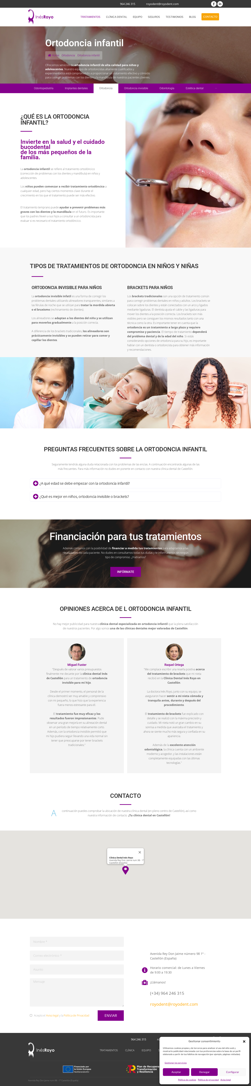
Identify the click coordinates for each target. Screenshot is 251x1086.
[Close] (140, 852)
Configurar (232, 1072)
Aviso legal (225, 1079)
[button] (244, 1041)
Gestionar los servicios (176, 1063)
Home (55, 55)
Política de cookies (187, 1079)
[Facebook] (214, 4)
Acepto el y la (61, 1015)
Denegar (204, 1072)
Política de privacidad (208, 1079)
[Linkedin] (220, 4)
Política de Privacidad (76, 1015)
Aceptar (176, 1072)
